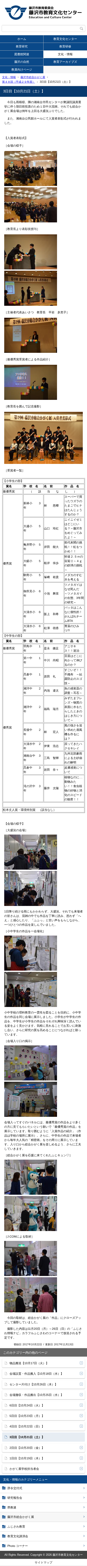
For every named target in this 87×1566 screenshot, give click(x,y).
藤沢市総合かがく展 (32, 77)
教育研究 (22, 46)
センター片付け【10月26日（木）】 (34, 1384)
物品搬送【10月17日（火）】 (29, 1363)
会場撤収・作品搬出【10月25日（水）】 (37, 1395)
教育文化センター (65, 39)
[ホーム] (43, 12)
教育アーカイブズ (65, 61)
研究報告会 (14, 1497)
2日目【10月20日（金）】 (27, 1447)
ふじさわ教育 (16, 1526)
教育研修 (65, 46)
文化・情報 (65, 54)
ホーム (21, 39)
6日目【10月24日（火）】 (27, 1405)
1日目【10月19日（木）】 (27, 1458)
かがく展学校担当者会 (24, 1468)
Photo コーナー (17, 1546)
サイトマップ (43, 1562)
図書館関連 (21, 54)
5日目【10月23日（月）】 (27, 1416)
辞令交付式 (14, 1488)
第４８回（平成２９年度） (18, 81)
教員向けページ (21, 69)
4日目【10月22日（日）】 (27, 1426)
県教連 (11, 1507)
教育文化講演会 (17, 1536)
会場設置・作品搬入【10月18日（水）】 (37, 1373)
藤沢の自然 (21, 61)
